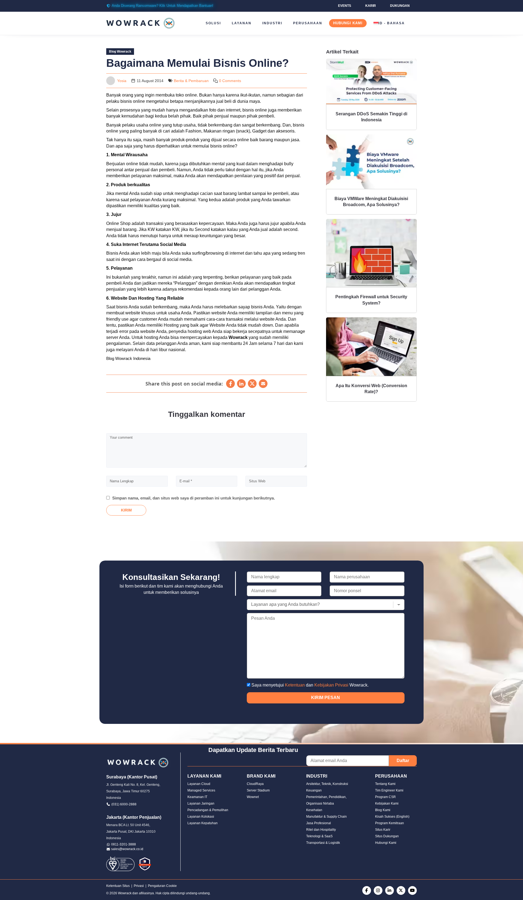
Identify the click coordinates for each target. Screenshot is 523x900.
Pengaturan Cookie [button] (162, 886)
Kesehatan (314, 810)
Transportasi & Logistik (323, 843)
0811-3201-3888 (123, 844)
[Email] (263, 383)
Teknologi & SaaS (319, 836)
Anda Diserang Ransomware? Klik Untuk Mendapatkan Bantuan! (162, 6)
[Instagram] (378, 890)
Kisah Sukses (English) (392, 816)
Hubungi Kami (348, 23)
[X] (252, 383)
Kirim (126, 510)
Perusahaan (307, 23)
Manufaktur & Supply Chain (326, 816)
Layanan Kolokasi (200, 816)
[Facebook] (230, 383)
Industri (272, 23)
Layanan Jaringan (200, 803)
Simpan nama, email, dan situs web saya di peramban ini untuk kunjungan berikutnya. (193, 498)
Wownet (253, 797)
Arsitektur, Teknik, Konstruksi (327, 784)
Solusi (213, 23)
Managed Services (201, 790)
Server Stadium (258, 790)
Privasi (139, 886)
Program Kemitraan (389, 823)
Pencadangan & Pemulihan (207, 810)
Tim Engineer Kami (389, 790)
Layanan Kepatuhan (202, 823)
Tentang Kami (385, 784)
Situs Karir (382, 830)
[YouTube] (412, 890)
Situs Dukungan (387, 836)
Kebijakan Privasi (331, 685)
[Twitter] (401, 890)
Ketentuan (295, 685)
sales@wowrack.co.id (127, 849)
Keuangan (314, 790)
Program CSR (385, 797)
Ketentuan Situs (118, 886)
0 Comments (230, 81)
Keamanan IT (197, 797)
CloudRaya (255, 784)
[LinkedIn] (241, 383)
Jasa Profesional (318, 823)
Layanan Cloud (198, 784)
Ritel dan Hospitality (321, 830)
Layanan (241, 23)
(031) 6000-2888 (123, 804)
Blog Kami (382, 810)
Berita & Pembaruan (191, 81)
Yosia (121, 81)
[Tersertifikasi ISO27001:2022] (120, 863)
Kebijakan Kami (387, 803)
